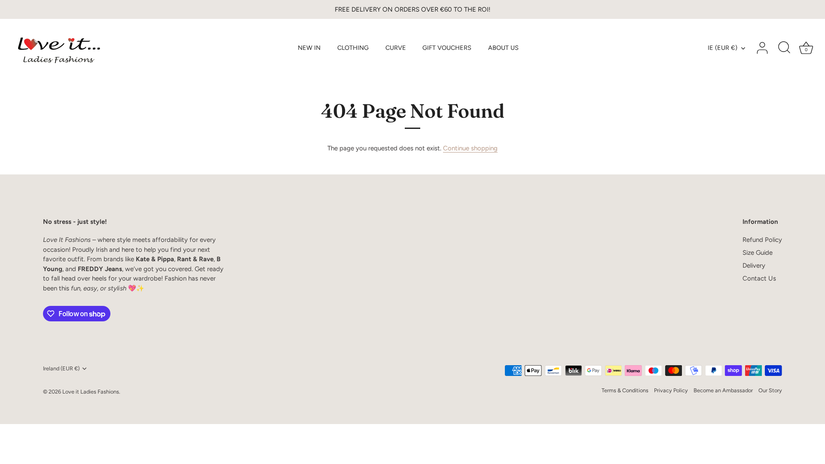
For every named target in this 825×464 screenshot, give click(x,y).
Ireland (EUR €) (61, 368)
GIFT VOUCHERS (446, 48)
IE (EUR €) (722, 48)
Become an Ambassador (723, 390)
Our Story (770, 390)
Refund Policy (762, 240)
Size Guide (757, 252)
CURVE (395, 48)
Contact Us (759, 278)
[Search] (784, 48)
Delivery (753, 265)
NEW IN (309, 48)
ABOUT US (503, 48)
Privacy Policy (671, 390)
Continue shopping (470, 148)
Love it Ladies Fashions (90, 391)
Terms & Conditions (625, 390)
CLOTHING (353, 48)
